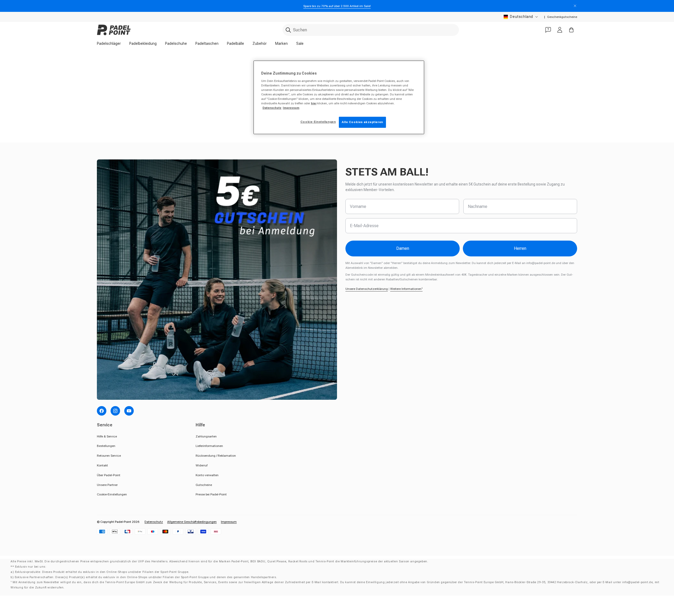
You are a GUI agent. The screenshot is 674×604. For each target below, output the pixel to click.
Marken (281, 43)
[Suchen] (288, 30)
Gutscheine (204, 485)
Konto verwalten (207, 475)
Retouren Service (109, 455)
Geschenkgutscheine (562, 17)
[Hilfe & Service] (548, 30)
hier (313, 103)
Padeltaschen (207, 43)
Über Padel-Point (108, 475)
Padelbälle (235, 43)
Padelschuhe (176, 43)
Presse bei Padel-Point (211, 494)
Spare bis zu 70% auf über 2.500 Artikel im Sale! (337, 6)
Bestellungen (106, 446)
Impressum (229, 522)
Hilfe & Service (107, 436)
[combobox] (371, 30)
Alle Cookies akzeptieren (362, 122)
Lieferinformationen (209, 446)
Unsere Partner (107, 485)
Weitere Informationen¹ (406, 289)
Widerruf (201, 465)
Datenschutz (154, 522)
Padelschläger (109, 43)
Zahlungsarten (206, 436)
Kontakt (102, 465)
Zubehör (259, 43)
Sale (300, 43)
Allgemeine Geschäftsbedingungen (192, 522)
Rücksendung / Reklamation (216, 455)
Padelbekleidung (143, 43)
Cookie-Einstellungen (112, 494)
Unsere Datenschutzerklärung (366, 289)
